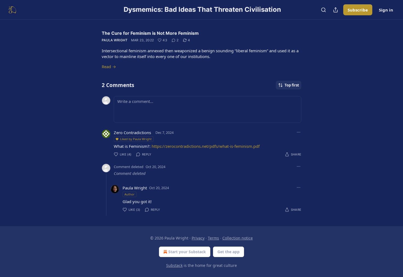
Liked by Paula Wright (136, 139)
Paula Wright (115, 40)
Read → (109, 66)
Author (129, 194)
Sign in (386, 10)
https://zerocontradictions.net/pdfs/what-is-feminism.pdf (206, 146)
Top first (292, 85)
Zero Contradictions (132, 132)
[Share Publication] (335, 9)
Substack (174, 265)
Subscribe (358, 10)
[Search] (323, 9)
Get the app (228, 251)
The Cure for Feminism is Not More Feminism (150, 33)
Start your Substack (187, 251)
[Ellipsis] (298, 132)
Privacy (198, 238)
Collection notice (237, 238)
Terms (213, 238)
